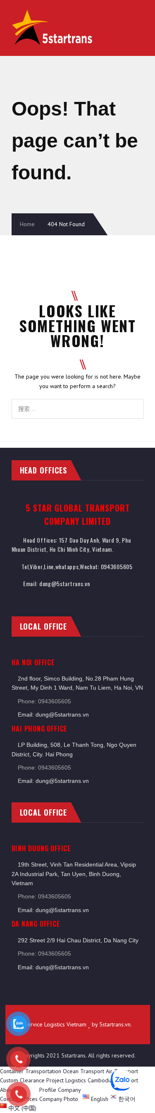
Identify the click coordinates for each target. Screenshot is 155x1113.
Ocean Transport (83, 1071)
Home (27, 224)
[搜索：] (78, 403)
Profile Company (60, 1090)
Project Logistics (66, 1080)
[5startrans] (53, 13)
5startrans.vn (115, 1024)
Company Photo (58, 1099)
